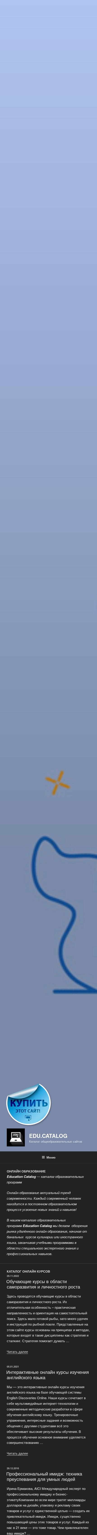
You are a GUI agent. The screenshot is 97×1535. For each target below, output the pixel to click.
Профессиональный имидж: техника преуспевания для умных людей (44, 1476)
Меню (50, 1157)
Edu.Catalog (48, 1135)
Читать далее (17, 1351)
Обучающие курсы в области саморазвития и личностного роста (43, 1284)
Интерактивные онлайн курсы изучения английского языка (47, 1375)
